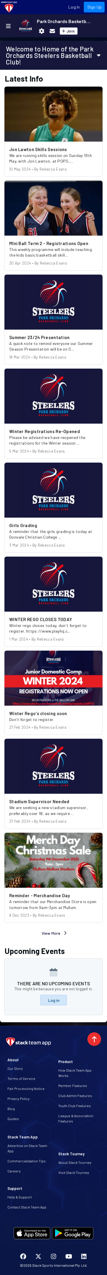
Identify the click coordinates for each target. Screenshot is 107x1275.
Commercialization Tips (26, 1161)
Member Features (72, 1085)
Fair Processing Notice (26, 1088)
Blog (11, 1108)
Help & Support (19, 1197)
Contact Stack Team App (26, 1207)
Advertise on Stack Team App (27, 1148)
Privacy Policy (18, 1098)
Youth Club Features (74, 1106)
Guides (13, 1119)
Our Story (15, 1068)
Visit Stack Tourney (73, 1172)
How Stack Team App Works (75, 1073)
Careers (14, 1171)
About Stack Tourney (75, 1162)
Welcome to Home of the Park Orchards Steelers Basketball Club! (50, 55)
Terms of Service (21, 1078)
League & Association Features (75, 1118)
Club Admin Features (75, 1095)
